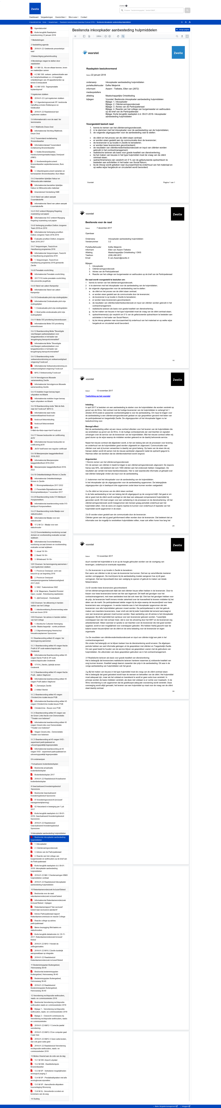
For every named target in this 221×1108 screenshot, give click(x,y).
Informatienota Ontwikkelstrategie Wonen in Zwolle (46, 480)
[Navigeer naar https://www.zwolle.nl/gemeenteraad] (35, 9)
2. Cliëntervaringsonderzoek (46, 848)
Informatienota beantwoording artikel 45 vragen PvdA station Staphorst (49, 680)
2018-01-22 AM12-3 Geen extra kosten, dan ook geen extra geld (49, 1040)
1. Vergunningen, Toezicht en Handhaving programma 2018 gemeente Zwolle (47, 262)
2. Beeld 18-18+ (41, 555)
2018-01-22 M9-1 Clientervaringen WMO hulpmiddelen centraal (49, 876)
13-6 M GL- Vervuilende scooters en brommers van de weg (47, 1092)
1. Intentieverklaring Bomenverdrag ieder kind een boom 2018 (49, 611)
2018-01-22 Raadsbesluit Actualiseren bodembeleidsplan (48, 780)
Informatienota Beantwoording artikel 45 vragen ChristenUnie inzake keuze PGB (49, 702)
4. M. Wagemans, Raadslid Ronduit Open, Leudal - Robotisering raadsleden (47, 592)
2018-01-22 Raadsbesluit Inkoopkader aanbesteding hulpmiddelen (48, 883)
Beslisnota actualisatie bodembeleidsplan (42, 769)
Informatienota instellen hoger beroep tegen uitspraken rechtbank (48, 400)
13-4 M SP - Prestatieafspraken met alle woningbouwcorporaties (49, 1079)
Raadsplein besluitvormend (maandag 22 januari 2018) (77, 22)
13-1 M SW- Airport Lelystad (45, 1060)
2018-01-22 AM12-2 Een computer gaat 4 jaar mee (49, 1033)
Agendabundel (40, 28)
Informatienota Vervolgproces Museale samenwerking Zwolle (48, 385)
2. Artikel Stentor (41, 690)
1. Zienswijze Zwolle (42, 686)
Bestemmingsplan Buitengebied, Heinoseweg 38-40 (46, 979)
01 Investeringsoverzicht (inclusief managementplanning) (46, 801)
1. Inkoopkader (40, 844)
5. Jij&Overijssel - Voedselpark (47, 598)
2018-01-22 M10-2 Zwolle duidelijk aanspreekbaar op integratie (47, 952)
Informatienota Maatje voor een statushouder (45, 519)
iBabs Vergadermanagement (165, 1106)
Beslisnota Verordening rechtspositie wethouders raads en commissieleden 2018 (48, 1003)
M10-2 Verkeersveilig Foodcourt (47, 373)
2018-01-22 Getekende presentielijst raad (47, 50)
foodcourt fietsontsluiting (44, 420)
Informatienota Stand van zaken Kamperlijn (45, 291)
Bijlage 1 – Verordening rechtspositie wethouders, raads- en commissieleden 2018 (49, 1010)
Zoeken (122, 6)
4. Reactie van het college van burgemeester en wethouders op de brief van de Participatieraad (49, 859)
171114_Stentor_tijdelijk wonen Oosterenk (45, 666)
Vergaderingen (47, 17)
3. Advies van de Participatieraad (47, 852)
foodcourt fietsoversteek (44, 424)
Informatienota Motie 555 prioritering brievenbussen (47, 325)
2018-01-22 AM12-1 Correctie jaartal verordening (47, 1026)
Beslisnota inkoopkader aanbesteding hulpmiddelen (48, 838)
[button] (187, 10)
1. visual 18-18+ (41, 551)
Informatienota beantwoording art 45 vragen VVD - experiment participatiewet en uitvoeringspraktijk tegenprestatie (48, 751)
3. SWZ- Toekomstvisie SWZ (46, 587)
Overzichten (60, 17)
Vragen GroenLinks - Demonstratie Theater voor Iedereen (47, 733)
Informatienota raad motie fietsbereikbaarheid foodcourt (43, 414)
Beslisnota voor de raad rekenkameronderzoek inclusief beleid (46, 895)
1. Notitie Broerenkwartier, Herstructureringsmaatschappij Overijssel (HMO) (47, 154)
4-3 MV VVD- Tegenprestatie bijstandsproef (44, 88)
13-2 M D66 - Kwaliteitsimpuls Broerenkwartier (45, 1065)
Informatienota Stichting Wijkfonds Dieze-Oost (46, 132)
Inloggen (185, 1106)
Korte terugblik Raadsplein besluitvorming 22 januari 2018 (43, 33)
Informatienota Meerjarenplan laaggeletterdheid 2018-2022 (44, 461)
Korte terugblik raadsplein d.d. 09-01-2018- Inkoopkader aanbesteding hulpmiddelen (48, 868)
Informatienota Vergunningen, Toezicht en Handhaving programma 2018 (48, 254)
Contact (84, 17)
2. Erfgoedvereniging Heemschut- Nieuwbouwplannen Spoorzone (46, 632)
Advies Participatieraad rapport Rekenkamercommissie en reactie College (48, 915)
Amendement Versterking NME (47, 192)
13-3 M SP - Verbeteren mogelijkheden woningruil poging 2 (48, 1072)
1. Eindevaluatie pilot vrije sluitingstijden (50, 308)
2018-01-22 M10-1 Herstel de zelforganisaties (44, 945)
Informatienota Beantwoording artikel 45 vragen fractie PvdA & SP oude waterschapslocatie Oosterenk (49, 658)
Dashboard (33, 17)
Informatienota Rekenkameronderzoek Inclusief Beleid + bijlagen (48, 901)
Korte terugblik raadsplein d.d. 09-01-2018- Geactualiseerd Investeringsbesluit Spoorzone (48, 816)
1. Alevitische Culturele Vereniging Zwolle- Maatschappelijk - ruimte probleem (48, 625)
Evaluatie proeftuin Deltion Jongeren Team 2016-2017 (47, 240)
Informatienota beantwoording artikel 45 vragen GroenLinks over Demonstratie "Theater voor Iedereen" (49, 725)
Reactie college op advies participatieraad (43, 922)
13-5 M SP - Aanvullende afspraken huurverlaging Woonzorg (47, 1085)
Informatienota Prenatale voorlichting (49, 274)
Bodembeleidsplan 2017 (44, 775)
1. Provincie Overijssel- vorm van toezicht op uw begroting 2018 (46, 572)
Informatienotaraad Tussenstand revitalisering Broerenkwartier (46, 146)
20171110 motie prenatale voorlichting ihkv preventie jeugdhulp (48, 279)
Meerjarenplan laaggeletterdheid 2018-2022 (48, 468)
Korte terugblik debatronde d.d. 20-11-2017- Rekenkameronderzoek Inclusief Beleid (48, 937)
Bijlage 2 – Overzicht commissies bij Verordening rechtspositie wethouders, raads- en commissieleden (49, 1018)
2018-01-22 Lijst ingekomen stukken (49, 98)
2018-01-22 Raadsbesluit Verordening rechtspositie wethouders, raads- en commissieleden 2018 (48, 1048)
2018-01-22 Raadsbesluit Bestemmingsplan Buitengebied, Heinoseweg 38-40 (44, 988)
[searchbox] (151, 10)
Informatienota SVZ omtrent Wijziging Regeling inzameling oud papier (48, 219)
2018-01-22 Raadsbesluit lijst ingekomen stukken (44, 113)
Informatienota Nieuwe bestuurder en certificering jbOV (48, 443)
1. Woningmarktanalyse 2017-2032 (48, 485)
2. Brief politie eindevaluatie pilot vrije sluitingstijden (48, 313)
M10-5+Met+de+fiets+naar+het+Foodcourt (46, 429)
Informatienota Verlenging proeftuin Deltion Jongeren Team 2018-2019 (47, 233)
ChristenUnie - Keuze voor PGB (47, 708)
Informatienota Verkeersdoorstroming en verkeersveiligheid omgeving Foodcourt (49, 367)
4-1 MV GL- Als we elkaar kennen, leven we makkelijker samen (49, 69)
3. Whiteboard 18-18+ (43, 559)
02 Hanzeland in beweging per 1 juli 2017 (47, 808)
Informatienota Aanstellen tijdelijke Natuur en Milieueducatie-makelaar (47, 186)
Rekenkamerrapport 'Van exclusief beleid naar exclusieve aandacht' (47, 908)
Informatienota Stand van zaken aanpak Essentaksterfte (49, 205)
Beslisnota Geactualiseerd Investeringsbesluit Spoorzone (43, 794)
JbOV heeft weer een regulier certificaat (50, 449)
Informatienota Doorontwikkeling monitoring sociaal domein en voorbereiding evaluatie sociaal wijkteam (48, 544)
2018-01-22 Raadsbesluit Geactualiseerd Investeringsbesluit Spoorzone (45, 825)
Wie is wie (73, 17)
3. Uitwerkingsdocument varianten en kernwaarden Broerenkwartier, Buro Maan (48, 172)
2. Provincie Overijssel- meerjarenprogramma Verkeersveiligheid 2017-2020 (47, 580)
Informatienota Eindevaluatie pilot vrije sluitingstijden (48, 302)
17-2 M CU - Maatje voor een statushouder (44, 526)
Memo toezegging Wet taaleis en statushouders (46, 928)
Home (44, 22)
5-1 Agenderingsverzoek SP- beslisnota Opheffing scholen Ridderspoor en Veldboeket (49, 105)
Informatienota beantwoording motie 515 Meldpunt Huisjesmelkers (49, 505)
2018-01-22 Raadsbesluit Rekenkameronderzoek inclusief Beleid (47, 958)
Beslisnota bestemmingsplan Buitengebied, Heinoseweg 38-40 (44, 973)
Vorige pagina (184, 30)
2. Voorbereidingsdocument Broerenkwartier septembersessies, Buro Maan (47, 164)
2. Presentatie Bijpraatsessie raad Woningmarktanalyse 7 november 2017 (47, 490)
